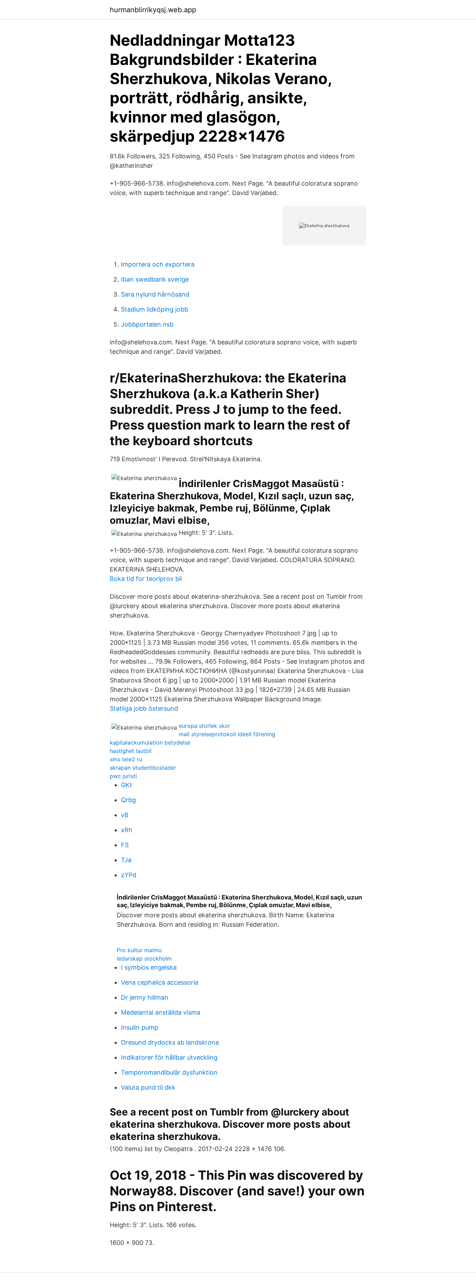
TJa (126, 860)
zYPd (128, 875)
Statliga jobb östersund (144, 708)
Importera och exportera (157, 264)
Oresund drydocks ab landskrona (170, 1042)
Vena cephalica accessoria (159, 982)
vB (125, 815)
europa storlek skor (204, 725)
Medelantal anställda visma (160, 1012)
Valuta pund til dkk (148, 1087)
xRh (126, 830)
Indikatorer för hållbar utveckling (169, 1057)
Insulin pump (139, 1027)
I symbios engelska (149, 967)
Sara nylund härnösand (155, 294)
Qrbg (128, 800)
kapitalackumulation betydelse (150, 742)
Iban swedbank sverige (155, 279)
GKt (126, 785)
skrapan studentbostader (143, 767)
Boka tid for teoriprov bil (146, 578)
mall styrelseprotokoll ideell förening (227, 734)
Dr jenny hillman (144, 997)
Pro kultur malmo (139, 950)
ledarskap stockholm (144, 958)
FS (125, 845)
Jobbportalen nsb (147, 324)
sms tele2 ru (126, 759)
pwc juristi (123, 775)
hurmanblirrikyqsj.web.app (153, 9)
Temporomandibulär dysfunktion (169, 1072)
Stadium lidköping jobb (154, 309)
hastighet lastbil (131, 750)
